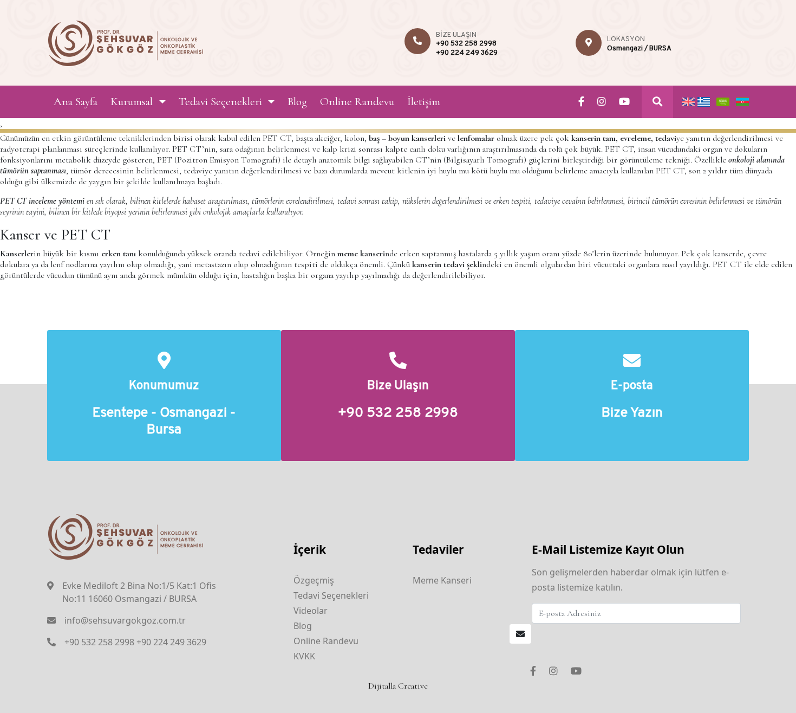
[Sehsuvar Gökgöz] (126, 41)
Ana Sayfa (75, 101)
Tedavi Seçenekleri (220, 101)
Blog (297, 101)
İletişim (423, 101)
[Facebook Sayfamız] (581, 102)
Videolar (310, 611)
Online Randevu (357, 101)
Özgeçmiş (313, 580)
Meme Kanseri (442, 580)
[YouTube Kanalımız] (624, 102)
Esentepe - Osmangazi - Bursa (164, 422)
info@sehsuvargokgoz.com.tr (125, 620)
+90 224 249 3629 (467, 53)
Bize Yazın (632, 413)
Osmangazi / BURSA (639, 48)
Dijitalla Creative (398, 685)
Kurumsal (131, 101)
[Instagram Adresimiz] (601, 102)
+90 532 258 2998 (466, 44)
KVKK (304, 656)
